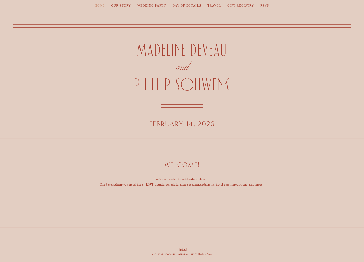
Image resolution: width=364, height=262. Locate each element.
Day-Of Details (187, 5)
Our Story (121, 5)
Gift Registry (241, 5)
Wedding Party (151, 5)
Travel (214, 5)
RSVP (264, 5)
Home (100, 5)
